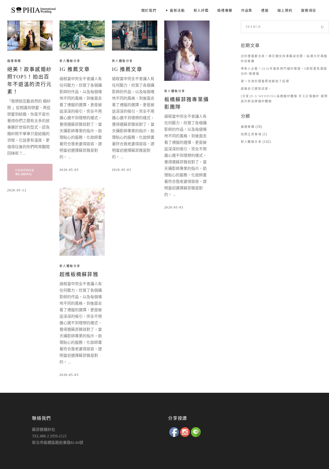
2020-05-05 (69, 170)
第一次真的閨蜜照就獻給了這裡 (265, 81)
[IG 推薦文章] (82, 36)
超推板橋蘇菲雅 (79, 274)
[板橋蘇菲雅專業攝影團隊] (187, 51)
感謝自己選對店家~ (256, 88)
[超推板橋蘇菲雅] (82, 222)
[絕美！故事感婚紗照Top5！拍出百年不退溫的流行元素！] (30, 36)
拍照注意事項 (251, 134)
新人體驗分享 (69, 61)
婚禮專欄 (14, 61)
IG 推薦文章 (74, 69)
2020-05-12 (16, 190)
